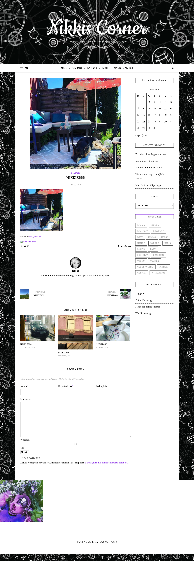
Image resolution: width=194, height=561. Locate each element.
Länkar (92, 68)
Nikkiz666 (26, 344)
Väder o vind (145, 267)
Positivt (142, 255)
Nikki (25, 246)
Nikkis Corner (97, 28)
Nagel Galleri (123, 68)
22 (143, 121)
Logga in (140, 293)
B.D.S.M (141, 225)
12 (165, 108)
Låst (153, 249)
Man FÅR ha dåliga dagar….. (150, 185)
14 (138, 115)
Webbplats (101, 386)
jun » (144, 135)
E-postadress (65, 386)
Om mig (77, 68)
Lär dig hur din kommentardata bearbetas (107, 462)
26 (165, 121)
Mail (64, 68)
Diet (140, 237)
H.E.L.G (152, 237)
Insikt (141, 243)
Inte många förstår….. (146, 160)
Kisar (167, 243)
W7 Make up (158, 273)
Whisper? (25, 439)
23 (149, 121)
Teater (154, 261)
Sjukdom (158, 255)
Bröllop (158, 231)
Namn (24, 386)
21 (138, 121)
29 (143, 128)
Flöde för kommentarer (147, 306)
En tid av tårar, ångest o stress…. (151, 154)
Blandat (142, 231)
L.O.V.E (141, 249)
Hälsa (164, 237)
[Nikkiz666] (25, 294)
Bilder (75, 173)
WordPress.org (143, 313)
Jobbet (154, 243)
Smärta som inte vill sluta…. (149, 167)
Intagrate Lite (35, 236)
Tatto (141, 261)
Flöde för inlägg (143, 300)
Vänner (163, 267)
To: (22, 447)
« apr (138, 135)
